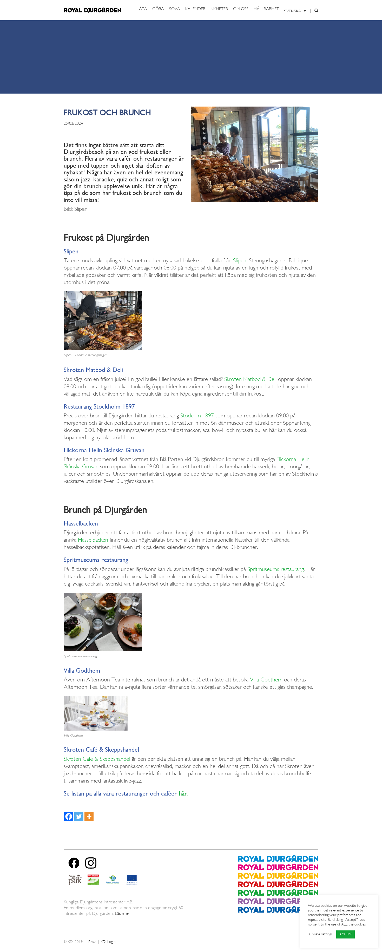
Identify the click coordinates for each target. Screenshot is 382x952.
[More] (89, 816)
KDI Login (108, 942)
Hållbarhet (266, 9)
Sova (174, 9)
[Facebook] (68, 816)
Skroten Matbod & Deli (250, 379)
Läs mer (122, 913)
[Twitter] (78, 816)
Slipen (239, 261)
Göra (158, 9)
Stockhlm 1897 (197, 416)
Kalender (195, 9)
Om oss (240, 9)
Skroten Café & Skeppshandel (97, 759)
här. (183, 793)
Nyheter (219, 9)
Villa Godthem (266, 680)
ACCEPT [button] (345, 934)
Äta (143, 9)
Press (92, 942)
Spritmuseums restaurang (275, 569)
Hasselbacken (93, 540)
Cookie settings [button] (320, 934)
